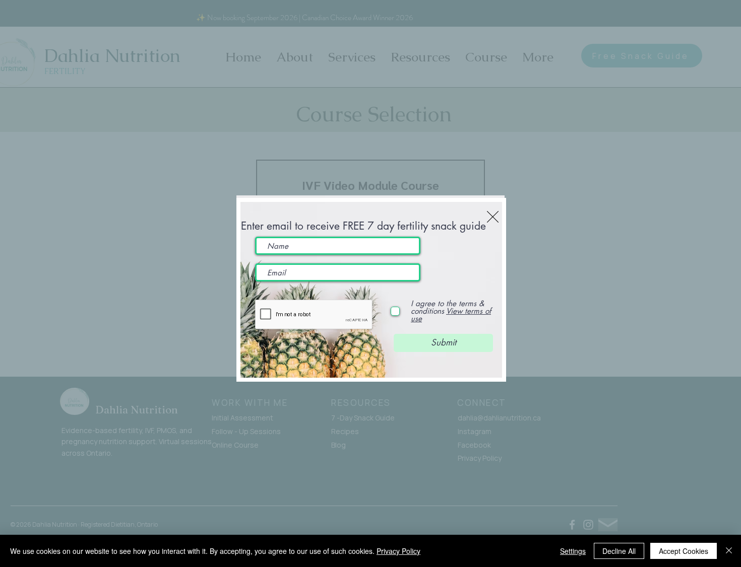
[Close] (729, 551)
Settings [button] (573, 551)
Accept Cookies (683, 551)
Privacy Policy (398, 551)
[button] (493, 217)
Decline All (619, 551)
